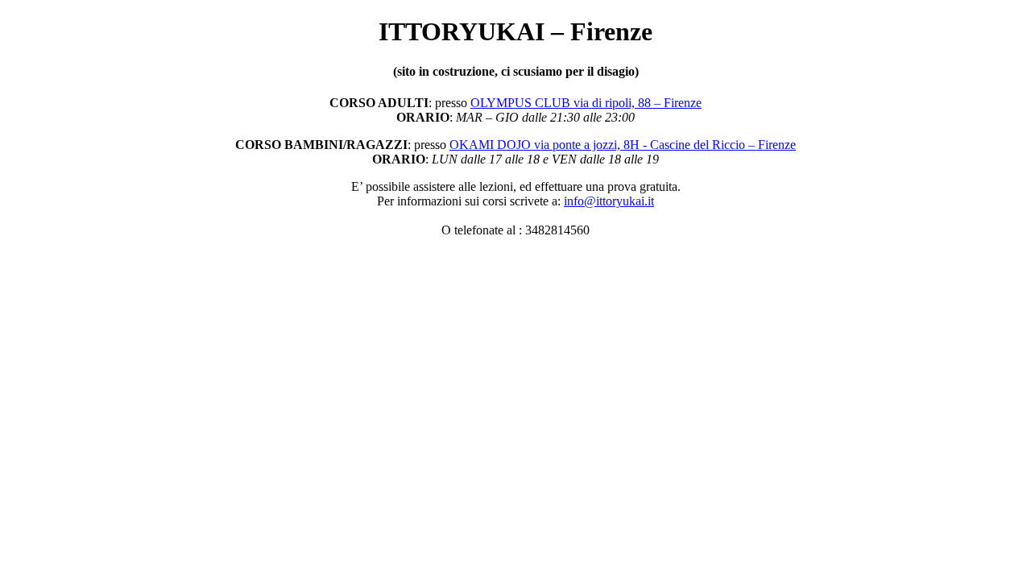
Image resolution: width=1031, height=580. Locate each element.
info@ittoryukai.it (609, 201)
